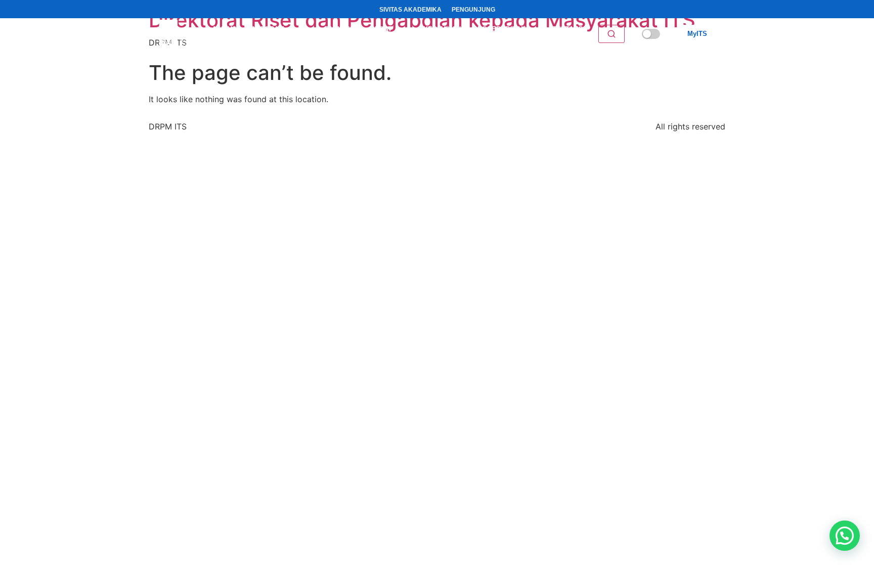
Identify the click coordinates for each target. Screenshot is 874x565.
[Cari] (611, 34)
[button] (844, 535)
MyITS (697, 33)
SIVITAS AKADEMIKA (410, 9)
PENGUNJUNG (473, 9)
